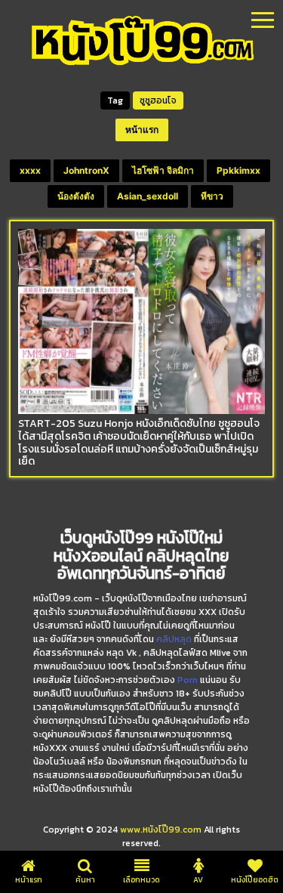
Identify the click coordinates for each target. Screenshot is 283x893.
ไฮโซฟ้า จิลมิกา (163, 170)
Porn (187, 680)
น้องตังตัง (75, 196)
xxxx (30, 170)
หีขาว (212, 196)
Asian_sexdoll (147, 196)
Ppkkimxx (238, 170)
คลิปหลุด (174, 639)
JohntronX (86, 170)
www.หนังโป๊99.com (160, 829)
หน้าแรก (141, 129)
